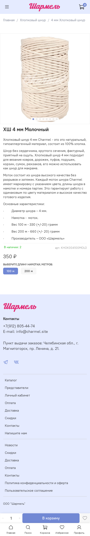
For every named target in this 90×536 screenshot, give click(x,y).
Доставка (12, 410)
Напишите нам (16, 433)
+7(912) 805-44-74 (19, 326)
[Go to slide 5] (47, 119)
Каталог (11, 380)
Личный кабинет (17, 395)
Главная (9, 20)
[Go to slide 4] (43, 119)
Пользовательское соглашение (29, 490)
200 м (28, 271)
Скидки (10, 418)
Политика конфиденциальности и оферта (36, 483)
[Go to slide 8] (57, 119)
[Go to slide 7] (53, 119)
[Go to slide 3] (40, 119)
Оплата (10, 403)
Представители (16, 388)
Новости (11, 445)
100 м (10, 271)
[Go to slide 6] (50, 119)
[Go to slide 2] (36, 119)
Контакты (12, 425)
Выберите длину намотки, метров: (28, 264)
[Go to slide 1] (33, 119)
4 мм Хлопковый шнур (68, 20)
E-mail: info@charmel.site (25, 331)
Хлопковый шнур (33, 20)
